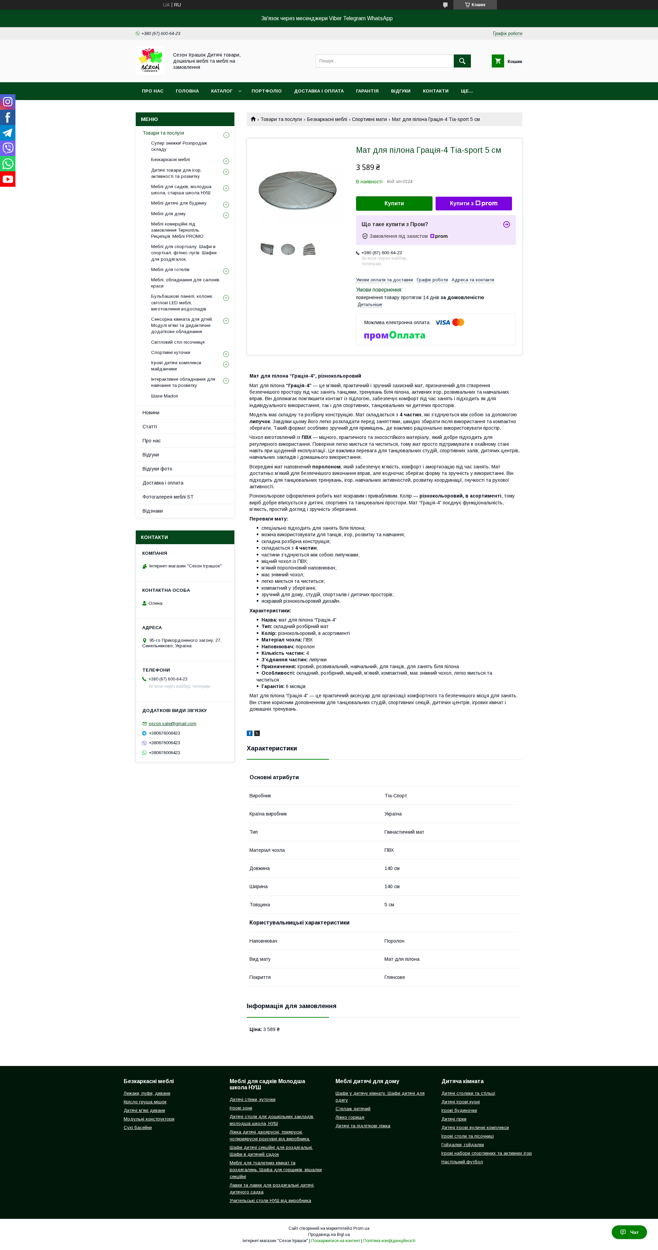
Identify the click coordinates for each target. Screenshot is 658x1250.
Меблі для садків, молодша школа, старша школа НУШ (181, 189)
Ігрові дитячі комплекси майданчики (176, 365)
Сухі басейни (138, 1127)
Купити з (462, 203)
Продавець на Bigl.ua (329, 1234)
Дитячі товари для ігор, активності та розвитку (176, 173)
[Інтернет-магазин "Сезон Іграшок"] (150, 73)
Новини (151, 412)
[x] (257, 734)
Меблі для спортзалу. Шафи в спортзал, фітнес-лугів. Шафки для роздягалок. (184, 252)
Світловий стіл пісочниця (178, 342)
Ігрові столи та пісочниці (467, 1136)
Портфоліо (267, 91)
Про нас (152, 91)
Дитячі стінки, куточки (253, 1099)
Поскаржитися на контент (335, 1240)
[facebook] (250, 734)
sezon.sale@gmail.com (172, 723)
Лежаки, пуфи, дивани (147, 1093)
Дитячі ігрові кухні (460, 1101)
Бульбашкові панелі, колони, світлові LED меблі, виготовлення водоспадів (182, 302)
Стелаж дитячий (353, 1108)
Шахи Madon (164, 396)
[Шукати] (462, 61)
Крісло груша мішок (145, 1101)
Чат (634, 1232)
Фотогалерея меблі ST (168, 497)
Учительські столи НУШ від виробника (270, 1200)
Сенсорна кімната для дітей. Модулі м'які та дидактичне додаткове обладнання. (182, 325)
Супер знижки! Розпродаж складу (179, 146)
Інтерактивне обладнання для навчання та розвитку (183, 382)
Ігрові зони (241, 1108)
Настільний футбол (462, 1161)
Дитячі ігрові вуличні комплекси (475, 1127)
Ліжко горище (350, 1117)
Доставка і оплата (319, 91)
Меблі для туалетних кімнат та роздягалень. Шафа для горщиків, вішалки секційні (276, 1169)
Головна (187, 91)
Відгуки (401, 91)
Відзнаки (153, 511)
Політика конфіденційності (389, 1240)
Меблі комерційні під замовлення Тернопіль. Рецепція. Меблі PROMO (177, 230)
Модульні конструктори (149, 1119)
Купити (394, 203)
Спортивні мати (369, 119)
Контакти (436, 91)
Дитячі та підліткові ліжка (363, 1125)
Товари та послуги (281, 119)
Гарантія (367, 91)
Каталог (221, 91)
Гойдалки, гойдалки (462, 1144)
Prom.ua (361, 1228)
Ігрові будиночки (459, 1110)
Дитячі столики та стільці (468, 1093)
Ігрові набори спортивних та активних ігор (486, 1153)
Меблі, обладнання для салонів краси (185, 283)
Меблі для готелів (170, 269)
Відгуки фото (157, 468)
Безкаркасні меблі (327, 119)
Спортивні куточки (170, 352)
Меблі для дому (168, 213)
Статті (150, 426)
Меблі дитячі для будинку (179, 203)
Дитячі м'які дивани (144, 1110)
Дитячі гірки (453, 1119)
